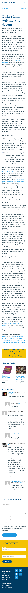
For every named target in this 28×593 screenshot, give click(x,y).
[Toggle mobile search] (21, 2)
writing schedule (20, 342)
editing (4, 338)
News (4, 336)
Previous (6, 8)
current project (18, 336)
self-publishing (18, 338)
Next (22, 8)
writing (13, 342)
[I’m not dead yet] (7, 367)
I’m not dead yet (6, 377)
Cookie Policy (6, 577)
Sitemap (4, 579)
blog (12, 336)
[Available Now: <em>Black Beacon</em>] (21, 367)
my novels (10, 338)
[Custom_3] (16, 577)
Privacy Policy (6, 571)
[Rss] (20, 570)
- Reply (10, 393)
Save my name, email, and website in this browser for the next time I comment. (14, 529)
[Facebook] (16, 570)
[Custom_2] (20, 574)
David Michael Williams (9, 2)
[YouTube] (16, 574)
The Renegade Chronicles (10, 340)
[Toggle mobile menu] (25, 2)
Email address (7, 554)
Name (4, 547)
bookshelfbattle (11, 392)
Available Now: (20, 378)
